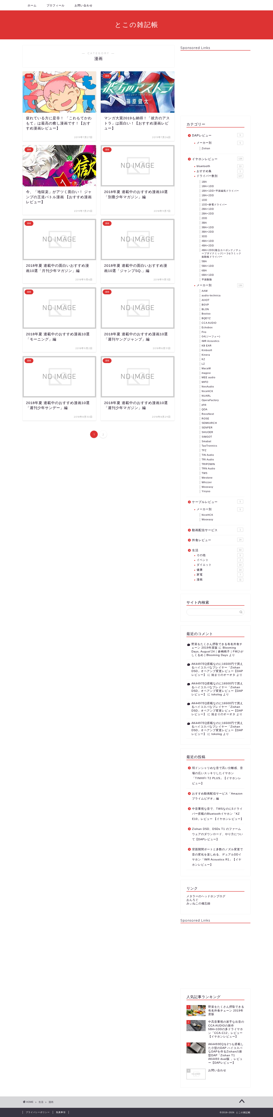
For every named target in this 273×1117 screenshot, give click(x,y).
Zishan (206, 148)
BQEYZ (206, 318)
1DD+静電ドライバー (214, 204)
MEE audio (208, 377)
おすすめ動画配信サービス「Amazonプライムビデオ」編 (217, 796)
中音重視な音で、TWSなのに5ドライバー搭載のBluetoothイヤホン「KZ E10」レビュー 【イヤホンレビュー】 (218, 813)
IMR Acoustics (210, 341)
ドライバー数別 (219, 175)
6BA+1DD (208, 275)
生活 (216, 550)
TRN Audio (208, 468)
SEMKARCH (209, 423)
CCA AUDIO (209, 323)
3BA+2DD (208, 231)
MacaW (206, 368)
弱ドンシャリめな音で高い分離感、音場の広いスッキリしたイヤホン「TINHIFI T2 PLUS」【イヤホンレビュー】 (217, 776)
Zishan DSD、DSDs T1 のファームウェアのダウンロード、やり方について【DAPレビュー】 (217, 834)
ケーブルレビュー (216, 502)
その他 (219, 555)
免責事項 (61, 1112)
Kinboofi (207, 350)
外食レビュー (216, 540)
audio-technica (211, 295)
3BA (204, 222)
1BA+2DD (208, 195)
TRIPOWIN (208, 464)
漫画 (219, 579)
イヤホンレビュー (217, 159)
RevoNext (208, 414)
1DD (204, 200)
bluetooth (219, 166)
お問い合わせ (84, 5)
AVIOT (205, 300)
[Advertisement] (215, 83)
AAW (205, 291)
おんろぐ (192, 899)
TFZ (204, 450)
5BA (204, 261)
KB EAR (207, 345)
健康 (219, 569)
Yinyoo (206, 491)
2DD (204, 218)
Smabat (206, 441)
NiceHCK (207, 391)
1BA (204, 181)
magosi (206, 373)
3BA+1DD (208, 227)
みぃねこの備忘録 (198, 903)
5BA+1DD (208, 266)
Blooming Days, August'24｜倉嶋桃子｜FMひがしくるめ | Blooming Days (217, 651)
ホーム (32, 5)
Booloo (206, 313)
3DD (204, 236)
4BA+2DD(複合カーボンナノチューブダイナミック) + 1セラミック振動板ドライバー (221, 253)
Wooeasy (207, 487)
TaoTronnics (209, 445)
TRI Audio (208, 459)
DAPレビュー (216, 135)
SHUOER (207, 432)
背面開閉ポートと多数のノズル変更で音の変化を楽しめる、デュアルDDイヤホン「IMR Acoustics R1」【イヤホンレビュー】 (217, 857)
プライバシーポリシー (38, 1112)
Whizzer (207, 482)
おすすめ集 (219, 171)
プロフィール (56, 5)
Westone (207, 477)
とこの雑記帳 (136, 24)
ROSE (205, 418)
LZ (203, 363)
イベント (219, 559)
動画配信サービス (216, 530)
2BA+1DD (208, 209)
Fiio (204, 332)
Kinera (206, 354)
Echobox (207, 327)
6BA (204, 270)
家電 (219, 574)
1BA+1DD (208, 186)
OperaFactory (210, 400)
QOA (204, 409)
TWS (204, 473)
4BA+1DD (208, 241)
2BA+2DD (208, 213)
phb (204, 404)
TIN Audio (208, 455)
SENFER (207, 427)
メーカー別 (219, 142)
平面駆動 (207, 279)
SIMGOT (207, 436)
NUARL (206, 395)
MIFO (205, 382)
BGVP (205, 304)
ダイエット (219, 564)
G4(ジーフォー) (211, 336)
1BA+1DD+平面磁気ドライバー (220, 190)
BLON (205, 309)
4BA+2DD (208, 245)
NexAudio (208, 386)
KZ (203, 359)
